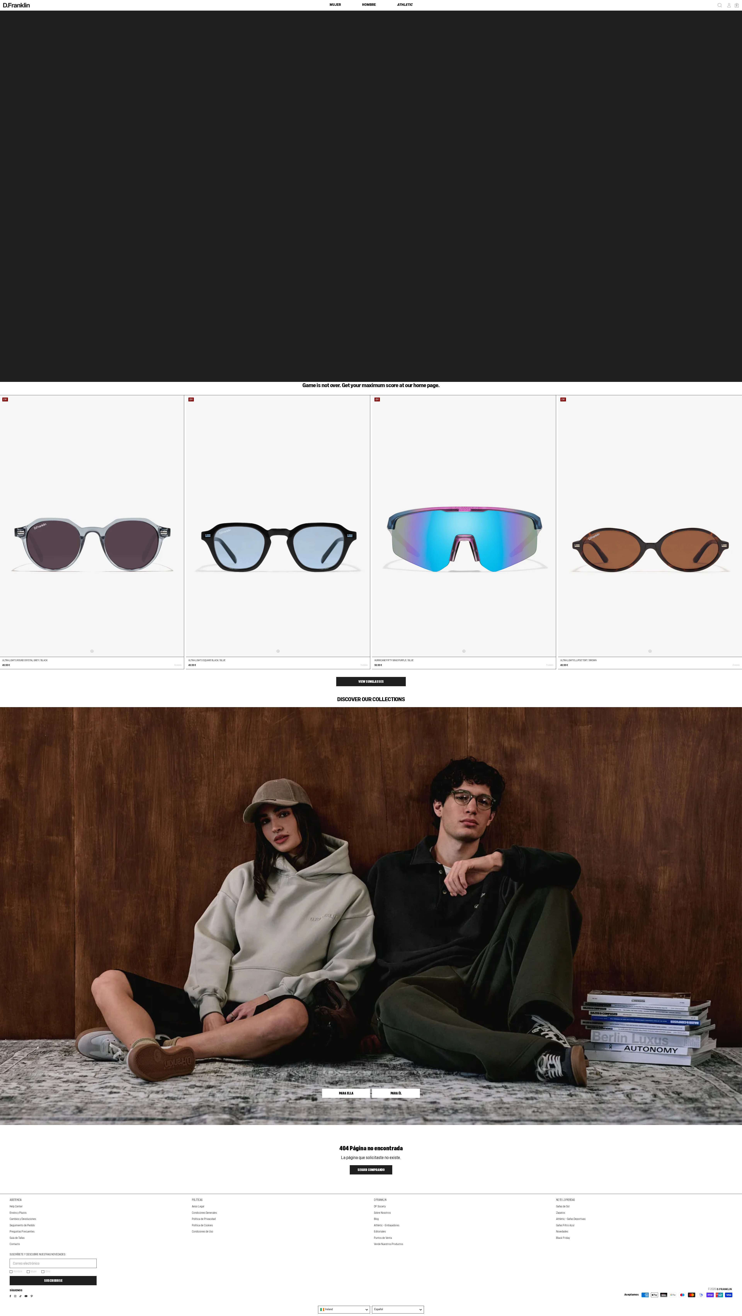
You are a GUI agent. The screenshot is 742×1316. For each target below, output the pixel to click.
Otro (47, 1271)
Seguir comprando (371, 1170)
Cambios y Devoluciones (23, 1219)
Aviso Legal (198, 1206)
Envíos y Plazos (18, 1213)
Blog (376, 1219)
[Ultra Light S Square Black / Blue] (278, 526)
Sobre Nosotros (382, 1213)
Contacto (15, 1244)
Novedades (562, 1231)
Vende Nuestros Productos (388, 1244)
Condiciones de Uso (202, 1231)
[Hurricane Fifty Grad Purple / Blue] (464, 526)
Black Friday (563, 1238)
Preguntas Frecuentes (22, 1231)
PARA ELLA (346, 1093)
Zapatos (560, 1213)
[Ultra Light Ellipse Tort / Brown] (650, 526)
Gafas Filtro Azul (565, 1225)
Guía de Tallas (17, 1238)
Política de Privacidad (204, 1219)
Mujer (34, 1271)
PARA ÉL (396, 1093)
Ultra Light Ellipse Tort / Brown (578, 660)
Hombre (17, 1271)
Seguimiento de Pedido (22, 1225)
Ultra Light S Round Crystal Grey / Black (25, 660)
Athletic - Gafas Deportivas (570, 1219)
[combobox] (344, 1309)
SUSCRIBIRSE (53, 1280)
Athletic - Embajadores (386, 1225)
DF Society (380, 1206)
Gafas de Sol (562, 1206)
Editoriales (380, 1231)
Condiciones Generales (204, 1213)
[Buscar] (720, 5)
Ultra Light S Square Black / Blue (206, 660)
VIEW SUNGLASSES (371, 681)
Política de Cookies (202, 1225)
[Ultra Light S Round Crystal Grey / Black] (92, 526)
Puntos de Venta (383, 1238)
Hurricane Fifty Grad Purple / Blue (394, 660)
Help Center (16, 1206)
